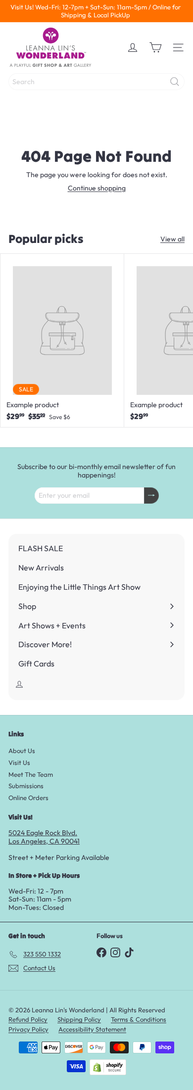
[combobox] (96, 81)
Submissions (26, 786)
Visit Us (19, 762)
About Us (21, 751)
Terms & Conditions (138, 1019)
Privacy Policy (28, 1029)
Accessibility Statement (92, 1029)
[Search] (175, 81)
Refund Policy (28, 1019)
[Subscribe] (151, 495)
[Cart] (155, 47)
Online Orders (28, 798)
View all (172, 239)
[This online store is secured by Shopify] (108, 1067)
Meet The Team (30, 774)
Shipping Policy (79, 1019)
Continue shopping (97, 188)
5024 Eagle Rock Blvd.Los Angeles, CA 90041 (44, 837)
